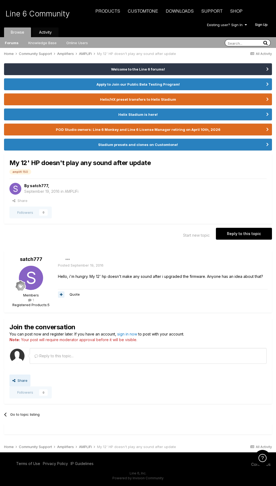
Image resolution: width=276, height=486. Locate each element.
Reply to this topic (244, 233)
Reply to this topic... (56, 356)
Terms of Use (28, 463)
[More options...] (67, 259)
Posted (81, 265)
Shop (236, 11)
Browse (17, 32)
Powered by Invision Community (138, 478)
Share (21, 200)
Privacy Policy (55, 463)
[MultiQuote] (61, 294)
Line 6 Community (37, 13)
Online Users (77, 43)
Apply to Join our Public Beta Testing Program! (138, 84)
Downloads (180, 11)
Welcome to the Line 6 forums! (138, 69)
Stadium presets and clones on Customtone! (138, 144)
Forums (12, 43)
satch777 (39, 185)
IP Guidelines (82, 463)
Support (212, 11)
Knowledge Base (42, 43)
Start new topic (196, 235)
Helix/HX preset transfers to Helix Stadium (138, 99)
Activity (45, 32)
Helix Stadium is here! (138, 114)
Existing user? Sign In (226, 25)
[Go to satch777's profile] (15, 189)
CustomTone (143, 11)
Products (107, 11)
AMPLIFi (71, 191)
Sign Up (261, 24)
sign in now (127, 334)
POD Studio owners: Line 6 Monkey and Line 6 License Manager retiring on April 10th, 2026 (138, 129)
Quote (75, 294)
